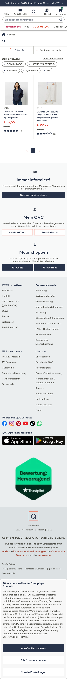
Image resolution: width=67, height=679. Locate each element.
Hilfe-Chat (7, 290)
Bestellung (41, 290)
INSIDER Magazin (11, 356)
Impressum (44, 555)
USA (18, 530)
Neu (26, 26)
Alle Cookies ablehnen (33, 660)
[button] (6, 12)
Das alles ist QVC (44, 362)
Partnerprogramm (11, 378)
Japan (49, 530)
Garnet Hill (41, 569)
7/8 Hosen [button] (31, 70)
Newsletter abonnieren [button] (33, 195)
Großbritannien (29, 530)
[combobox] (30, 20)
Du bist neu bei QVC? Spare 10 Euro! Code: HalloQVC (33, 3)
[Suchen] (61, 19)
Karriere (39, 388)
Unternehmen (42, 356)
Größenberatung (44, 301)
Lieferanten (8, 321)
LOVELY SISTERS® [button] (43, 64)
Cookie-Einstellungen (33, 672)
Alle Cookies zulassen (33, 648)
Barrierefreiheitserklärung (48, 373)
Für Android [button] (50, 267)
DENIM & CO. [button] (14, 64)
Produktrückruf (10, 327)
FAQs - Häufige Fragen (47, 329)
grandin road (54, 569)
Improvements (8, 573)
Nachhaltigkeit (43, 367)
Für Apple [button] (17, 267)
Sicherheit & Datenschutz (48, 323)
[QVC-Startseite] (3, 35)
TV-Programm (9, 362)
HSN (4, 569)
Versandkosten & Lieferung (49, 307)
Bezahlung (41, 312)
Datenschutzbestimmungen (29, 551)
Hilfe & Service (43, 334)
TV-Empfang (42, 399)
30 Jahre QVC (41, 26)
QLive (5, 310)
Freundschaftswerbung (14, 373)
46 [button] (48, 70)
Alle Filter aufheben (53, 58)
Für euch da (8, 384)
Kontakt (6, 296)
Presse (5, 316)
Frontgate (29, 569)
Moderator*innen (44, 393)
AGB (5, 551)
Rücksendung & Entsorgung (49, 318)
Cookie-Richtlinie (20, 636)
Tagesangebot (12, 26)
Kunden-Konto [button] (17, 232)
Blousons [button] (11, 70)
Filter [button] (19, 50)
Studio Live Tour (43, 404)
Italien (41, 530)
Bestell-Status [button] (49, 232)
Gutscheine (8, 367)
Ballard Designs (15, 569)
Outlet (38, 410)
